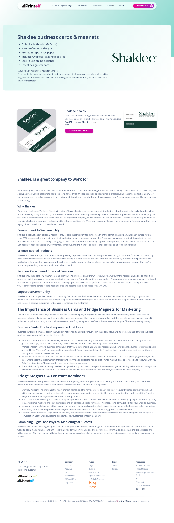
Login (91, 465)
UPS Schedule (94, 472)
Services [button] (109, 5)
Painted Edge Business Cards (145, 473)
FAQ (137, 478)
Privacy (115, 469)
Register (92, 469)
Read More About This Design (79, 123)
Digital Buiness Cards (97, 475)
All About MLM (70, 479)
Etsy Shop (68, 482)
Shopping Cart (144, 6)
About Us (68, 469)
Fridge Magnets (142, 469)
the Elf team (126, 501)
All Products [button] (82, 5)
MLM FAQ (140, 482)
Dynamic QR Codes (143, 485)
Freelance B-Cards (143, 465)
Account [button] (96, 5)
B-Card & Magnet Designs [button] (62, 5)
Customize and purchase (79, 131)
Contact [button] (121, 5)
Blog (66, 472)
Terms (114, 465)
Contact (68, 465)
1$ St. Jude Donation (96, 479)
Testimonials (70, 475)
